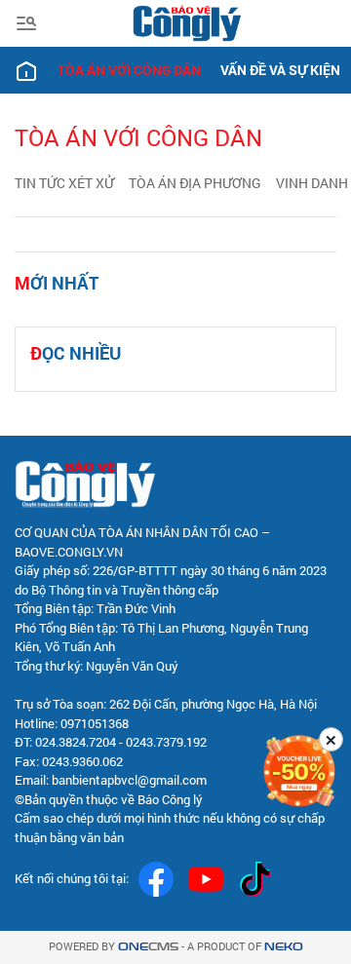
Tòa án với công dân (129, 69)
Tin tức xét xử (64, 183)
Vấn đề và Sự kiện (280, 69)
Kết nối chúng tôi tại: (72, 878)
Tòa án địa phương (195, 183)
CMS (148, 947)
